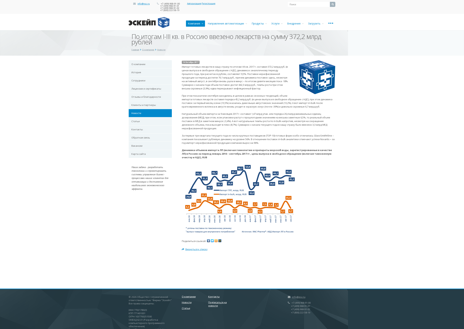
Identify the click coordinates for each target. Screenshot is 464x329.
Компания (195, 23)
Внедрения (294, 23)
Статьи (135, 121)
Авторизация (194, 3)
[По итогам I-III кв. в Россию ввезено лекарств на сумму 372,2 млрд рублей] (317, 62)
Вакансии (136, 145)
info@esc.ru (144, 3)
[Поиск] (332, 4)
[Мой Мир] (219, 240)
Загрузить (315, 23)
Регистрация (208, 3)
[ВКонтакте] (208, 240)
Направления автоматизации (226, 23)
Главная (135, 49)
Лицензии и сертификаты (146, 88)
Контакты (137, 129)
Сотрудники (138, 80)
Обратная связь (140, 137)
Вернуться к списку (196, 249)
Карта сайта (138, 154)
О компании (148, 49)
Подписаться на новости (217, 304)
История (136, 72)
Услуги (276, 23)
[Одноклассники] (216, 240)
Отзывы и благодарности (146, 96)
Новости (161, 49)
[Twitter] (212, 240)
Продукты (258, 23)
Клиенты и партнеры (143, 105)
